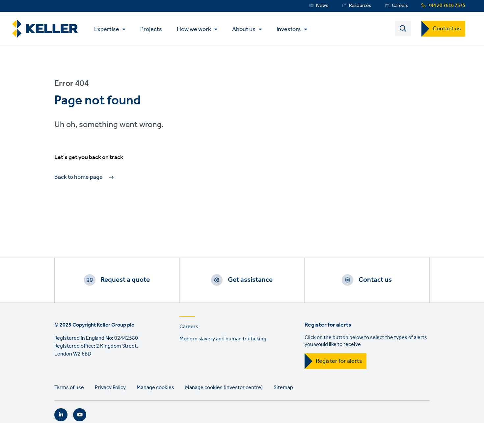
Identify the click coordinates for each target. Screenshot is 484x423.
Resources (360, 5)
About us (243, 29)
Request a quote (125, 279)
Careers (400, 5)
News (322, 5)
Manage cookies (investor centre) (224, 388)
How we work (194, 29)
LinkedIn (60, 414)
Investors (289, 29)
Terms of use (69, 388)
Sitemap (283, 388)
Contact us (447, 28)
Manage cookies (155, 388)
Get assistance (250, 279)
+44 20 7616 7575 (446, 5)
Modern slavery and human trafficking (222, 339)
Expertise (106, 29)
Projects (151, 29)
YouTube (79, 414)
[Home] (45, 28)
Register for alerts (339, 361)
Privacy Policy (110, 388)
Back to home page (78, 177)
